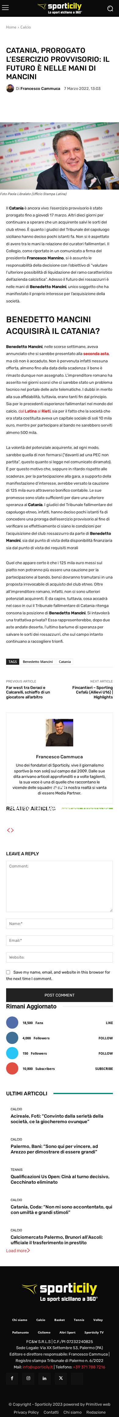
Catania (65, 661)
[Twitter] (61, 1379)
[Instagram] (28, 1379)
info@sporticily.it (38, 1367)
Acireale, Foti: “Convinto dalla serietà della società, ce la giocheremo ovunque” (57, 1118)
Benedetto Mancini (38, 661)
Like (109, 1022)
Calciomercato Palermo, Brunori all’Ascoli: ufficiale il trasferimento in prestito (57, 1239)
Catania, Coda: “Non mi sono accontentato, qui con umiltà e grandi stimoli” (61, 1209)
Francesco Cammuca (40, 89)
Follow (106, 1038)
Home (11, 27)
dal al (34, 411)
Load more (16, 1250)
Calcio (25, 27)
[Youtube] (77, 1379)
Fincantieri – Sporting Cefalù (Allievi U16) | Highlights (92, 692)
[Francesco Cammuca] (11, 88)
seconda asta (96, 353)
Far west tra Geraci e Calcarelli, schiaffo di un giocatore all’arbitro (28, 692)
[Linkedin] (44, 1379)
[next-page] (12, 830)
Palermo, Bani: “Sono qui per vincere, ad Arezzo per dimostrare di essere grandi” (54, 1149)
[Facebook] (12, 1379)
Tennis (59, 803)
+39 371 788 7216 (89, 1367)
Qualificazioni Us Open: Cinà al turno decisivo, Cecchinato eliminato (59, 814)
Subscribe (104, 1068)
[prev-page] (8, 830)
